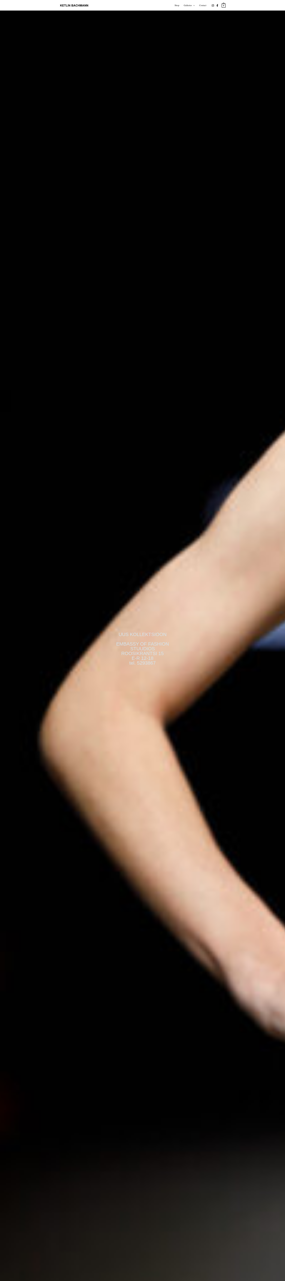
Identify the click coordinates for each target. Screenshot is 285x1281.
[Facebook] (217, 5)
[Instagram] (213, 5)
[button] (193, 5)
